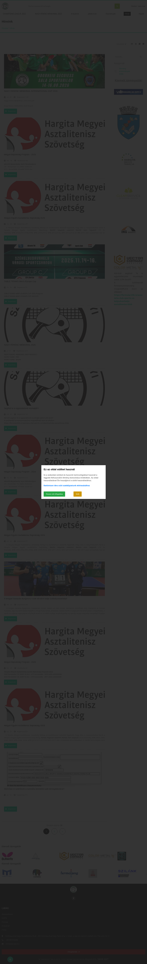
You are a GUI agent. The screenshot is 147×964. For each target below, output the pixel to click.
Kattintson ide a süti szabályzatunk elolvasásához (67, 485)
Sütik (77, 494)
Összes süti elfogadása (54, 494)
